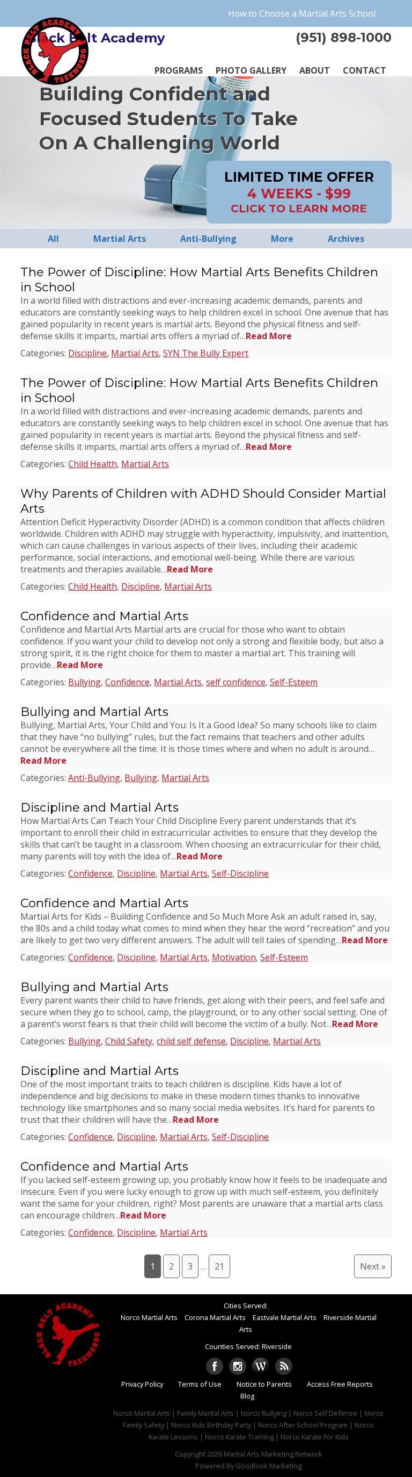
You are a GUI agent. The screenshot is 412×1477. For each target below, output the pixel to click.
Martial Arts (135, 353)
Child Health (92, 464)
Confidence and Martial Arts (104, 615)
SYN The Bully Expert (205, 353)
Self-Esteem (294, 682)
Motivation (234, 957)
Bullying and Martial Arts (94, 711)
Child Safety (128, 1041)
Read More (269, 336)
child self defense (191, 1041)
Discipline (87, 353)
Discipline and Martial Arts (99, 807)
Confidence (127, 682)
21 (219, 1266)
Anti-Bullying (94, 778)
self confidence (236, 682)
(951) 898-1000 (344, 37)
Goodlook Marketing (268, 1466)
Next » (373, 1266)
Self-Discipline (240, 873)
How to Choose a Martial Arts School (302, 13)
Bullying (84, 682)
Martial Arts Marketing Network (273, 1454)
